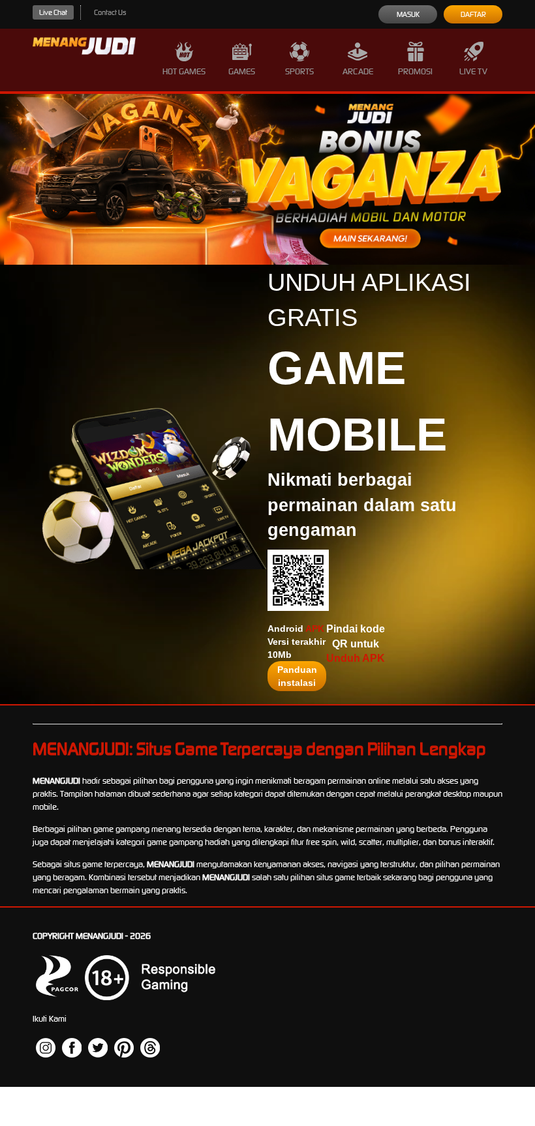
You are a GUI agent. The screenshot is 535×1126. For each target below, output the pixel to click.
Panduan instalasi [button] (297, 676)
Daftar (473, 14)
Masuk (408, 14)
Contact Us (110, 12)
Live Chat (53, 12)
